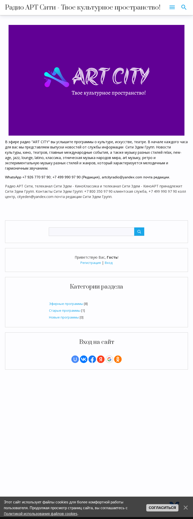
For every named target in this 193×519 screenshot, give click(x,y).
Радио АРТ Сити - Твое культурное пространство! (83, 7)
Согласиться (162, 508)
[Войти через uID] (75, 359)
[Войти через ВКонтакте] (83, 359)
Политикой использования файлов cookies (40, 513)
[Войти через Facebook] (92, 359)
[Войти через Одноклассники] (118, 359)
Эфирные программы (66, 303)
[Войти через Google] (109, 359)
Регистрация (90, 262)
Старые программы (64, 310)
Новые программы (64, 317)
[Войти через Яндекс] (101, 359)
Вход (109, 262)
